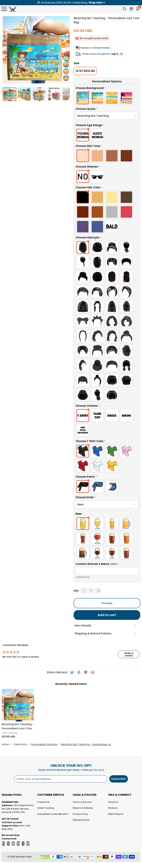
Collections (20, 744)
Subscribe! (118, 779)
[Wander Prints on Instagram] (8, 843)
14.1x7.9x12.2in (85, 71)
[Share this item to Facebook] (79, 672)
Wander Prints (24, 856)
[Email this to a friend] (92, 672)
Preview (106, 603)
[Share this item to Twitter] (72, 672)
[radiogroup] (107, 98)
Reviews (113, 808)
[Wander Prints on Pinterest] (23, 843)
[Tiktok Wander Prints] (18, 843)
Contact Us (43, 802)
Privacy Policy (80, 814)
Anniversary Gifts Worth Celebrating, (71, 2)
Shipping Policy (81, 820)
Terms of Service (82, 802)
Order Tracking (45, 808)
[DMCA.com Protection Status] (45, 857)
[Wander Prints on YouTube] (13, 843)
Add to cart (107, 615)
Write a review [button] (128, 654)
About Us (113, 802)
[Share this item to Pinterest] (85, 672)
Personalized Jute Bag (44, 744)
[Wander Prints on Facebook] (3, 843)
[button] (107, 88)
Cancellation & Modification (52, 814)
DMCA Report (115, 814)
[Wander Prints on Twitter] (28, 843)
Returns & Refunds (83, 808)
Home (5, 744)
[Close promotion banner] (139, 2)
